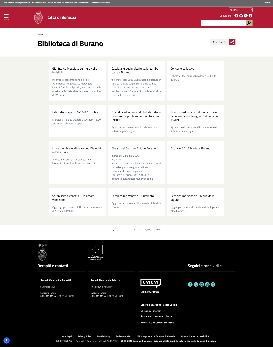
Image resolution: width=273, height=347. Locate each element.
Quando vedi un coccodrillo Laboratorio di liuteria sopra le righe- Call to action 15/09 (195, 116)
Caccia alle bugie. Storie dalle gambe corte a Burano (134, 70)
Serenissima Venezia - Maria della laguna (193, 198)
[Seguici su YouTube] (250, 15)
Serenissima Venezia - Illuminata (132, 196)
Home (40, 34)
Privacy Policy (84, 336)
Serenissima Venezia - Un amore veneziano (73, 198)
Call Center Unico (150, 291)
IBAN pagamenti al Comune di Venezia (156, 336)
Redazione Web (123, 336)
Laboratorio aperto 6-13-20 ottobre (75, 112)
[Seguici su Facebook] (236, 15)
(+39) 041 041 (46, 296)
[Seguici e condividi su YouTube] (207, 284)
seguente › (148, 230)
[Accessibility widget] (6, 340)
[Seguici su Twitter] (246, 15)
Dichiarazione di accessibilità (194, 336)
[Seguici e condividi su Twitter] (196, 284)
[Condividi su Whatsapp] (213, 284)
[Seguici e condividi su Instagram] (201, 284)
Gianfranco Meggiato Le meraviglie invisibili (74, 70)
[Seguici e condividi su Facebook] (190, 284)
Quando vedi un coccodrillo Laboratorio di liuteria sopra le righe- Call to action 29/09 (136, 116)
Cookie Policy (104, 2)
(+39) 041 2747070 (152, 311)
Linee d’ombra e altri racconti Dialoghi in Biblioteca (76, 150)
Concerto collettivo (182, 68)
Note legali (67, 336)
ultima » (159, 230)
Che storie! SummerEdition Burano (133, 148)
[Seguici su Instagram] (241, 15)
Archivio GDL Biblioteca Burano (190, 148)
